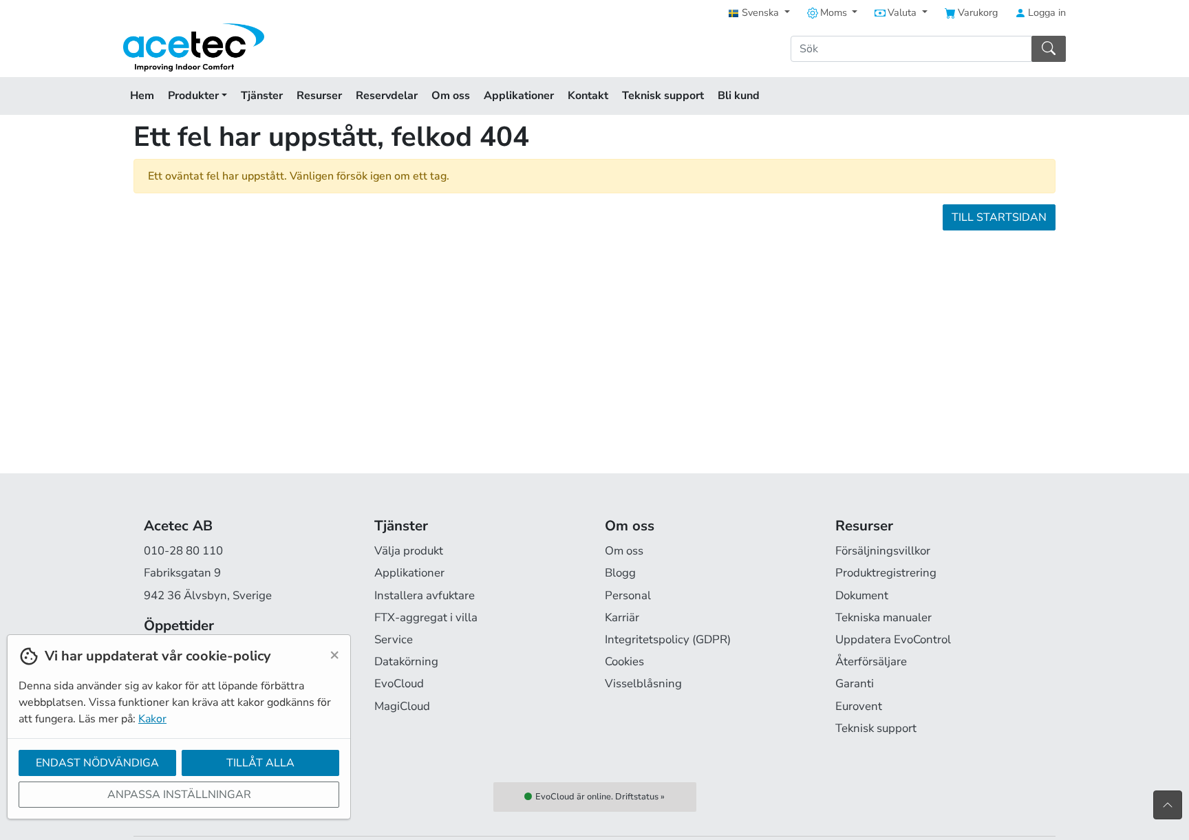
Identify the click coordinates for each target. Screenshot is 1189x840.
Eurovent (858, 706)
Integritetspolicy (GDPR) (668, 639)
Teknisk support (663, 95)
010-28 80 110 (183, 551)
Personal (628, 595)
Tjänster (262, 95)
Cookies (624, 661)
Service (393, 639)
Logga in (1045, 12)
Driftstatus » (640, 796)
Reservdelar (387, 95)
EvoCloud (399, 683)
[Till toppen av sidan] (1167, 804)
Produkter (195, 95)
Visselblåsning (643, 683)
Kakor (152, 718)
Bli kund (739, 95)
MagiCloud (402, 706)
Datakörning (406, 661)
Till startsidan (999, 217)
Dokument (861, 595)
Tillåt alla (260, 763)
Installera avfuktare (424, 595)
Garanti (854, 683)
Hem (142, 95)
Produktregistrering (885, 573)
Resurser (319, 95)
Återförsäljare (871, 661)
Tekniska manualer (883, 617)
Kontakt (588, 95)
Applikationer (519, 95)
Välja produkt (408, 551)
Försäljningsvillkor (882, 551)
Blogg (620, 573)
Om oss (450, 95)
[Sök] (1048, 49)
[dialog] (175, 737)
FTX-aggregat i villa (426, 617)
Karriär (622, 617)
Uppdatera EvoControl (893, 639)
